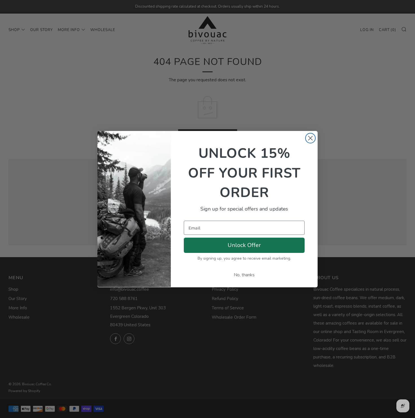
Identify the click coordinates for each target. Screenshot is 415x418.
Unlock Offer (244, 245)
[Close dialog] (310, 138)
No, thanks (244, 275)
